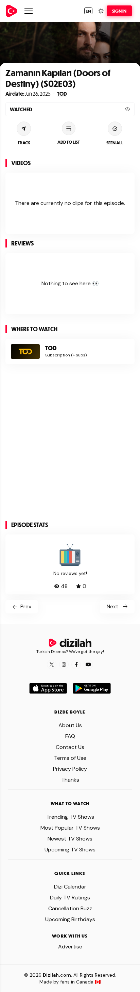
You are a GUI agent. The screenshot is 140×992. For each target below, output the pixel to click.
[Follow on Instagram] (64, 664)
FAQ (70, 736)
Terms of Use (70, 758)
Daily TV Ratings (70, 897)
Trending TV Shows (70, 816)
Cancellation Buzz (70, 908)
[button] (88, 11)
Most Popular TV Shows (70, 827)
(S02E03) (57, 83)
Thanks (70, 779)
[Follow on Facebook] (76, 664)
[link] (11, 11)
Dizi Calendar (70, 886)
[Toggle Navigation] (28, 11)
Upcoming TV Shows (70, 849)
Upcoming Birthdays (70, 919)
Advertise (70, 946)
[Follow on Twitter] (51, 664)
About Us (70, 725)
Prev (25, 606)
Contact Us (70, 747)
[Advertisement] (70, 445)
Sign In (119, 11)
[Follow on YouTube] (88, 664)
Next (112, 606)
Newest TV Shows (70, 838)
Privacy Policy (70, 768)
